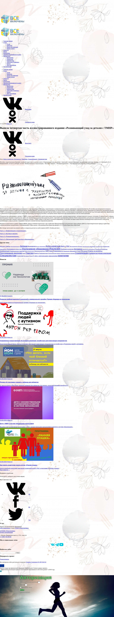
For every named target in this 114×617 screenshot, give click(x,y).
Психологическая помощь (54, 253)
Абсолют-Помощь (5, 246)
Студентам (19, 256)
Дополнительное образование (88, 246)
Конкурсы (97, 249)
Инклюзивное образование (35, 249)
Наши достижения (12, 47)
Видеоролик (32, 246)
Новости (6, 50)
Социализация (32, 159)
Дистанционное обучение (76, 246)
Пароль (22, 585)
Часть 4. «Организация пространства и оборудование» (17, 239)
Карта (5, 51)
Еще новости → (5, 470)
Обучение (84, 251)
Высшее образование (40, 246)
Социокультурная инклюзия (99, 253)
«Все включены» (5, 528)
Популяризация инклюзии (11, 253)
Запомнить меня (26, 587)
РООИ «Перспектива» (22, 528)
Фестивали (26, 256)
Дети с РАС (65, 246)
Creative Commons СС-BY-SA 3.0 (36, 562)
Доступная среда (99, 246)
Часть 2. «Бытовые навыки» (9, 233)
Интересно (17, 159)
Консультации (104, 249)
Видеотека (10, 57)
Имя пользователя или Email (28, 582)
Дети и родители (8, 159)
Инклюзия (54, 248)
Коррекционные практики (17, 251)
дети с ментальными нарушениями (46, 256)
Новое (79, 251)
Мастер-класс (31, 251)
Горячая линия (8, 41)
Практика (24, 159)
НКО (47, 251)
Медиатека (6, 56)
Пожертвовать (4, 559)
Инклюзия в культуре (67, 249)
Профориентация (43, 253)
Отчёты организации (6, 532)
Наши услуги (11, 48)
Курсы (9, 63)
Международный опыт (39, 251)
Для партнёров (11, 65)
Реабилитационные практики (68, 253)
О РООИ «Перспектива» (7, 531)
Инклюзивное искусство (14, 249)
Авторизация (7, 66)
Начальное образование (70, 251)
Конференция (5, 251)
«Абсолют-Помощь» (13, 62)
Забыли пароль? (25, 592)
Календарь (6, 53)
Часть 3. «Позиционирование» (9, 236)
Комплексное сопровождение (89, 249)
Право (23, 253)
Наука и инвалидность (56, 251)
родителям (63, 255)
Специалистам (42, 159)
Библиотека (10, 60)
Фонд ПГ (31, 256)
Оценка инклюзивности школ (12, 54)
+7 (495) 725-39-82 (5, 537)
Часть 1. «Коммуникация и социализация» (13, 231)
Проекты (36, 253)
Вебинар (24, 246)
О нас (5, 42)
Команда (9, 45)
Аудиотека (10, 59)
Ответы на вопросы (95, 251)
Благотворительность (15, 246)
